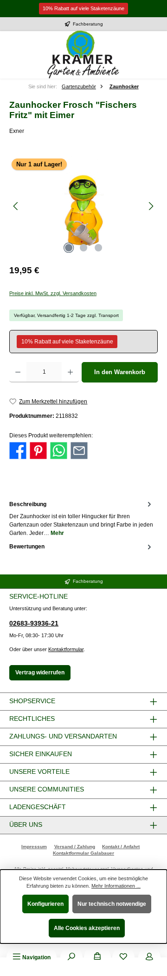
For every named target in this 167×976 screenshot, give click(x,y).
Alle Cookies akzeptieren (87, 928)
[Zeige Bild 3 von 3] (98, 247)
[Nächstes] (151, 206)
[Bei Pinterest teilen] (38, 450)
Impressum (34, 846)
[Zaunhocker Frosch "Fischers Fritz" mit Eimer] (83, 206)
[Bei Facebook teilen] (17, 450)
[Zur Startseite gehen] (83, 55)
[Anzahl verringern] (17, 372)
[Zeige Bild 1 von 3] (68, 247)
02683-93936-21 (33, 623)
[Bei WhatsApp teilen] (58, 450)
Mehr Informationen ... (116, 886)
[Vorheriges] (16, 206)
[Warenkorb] (97, 957)
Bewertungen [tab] (27, 546)
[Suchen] (71, 957)
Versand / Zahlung (74, 846)
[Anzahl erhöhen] (70, 372)
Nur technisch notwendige (111, 904)
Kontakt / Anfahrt (121, 846)
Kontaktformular (66, 649)
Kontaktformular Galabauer (83, 853)
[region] (83, 206)
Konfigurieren (45, 904)
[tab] (81, 518)
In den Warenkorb (119, 372)
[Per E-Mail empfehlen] (79, 450)
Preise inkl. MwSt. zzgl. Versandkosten (52, 293)
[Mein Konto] (149, 957)
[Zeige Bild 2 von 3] (83, 247)
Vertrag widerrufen (39, 672)
